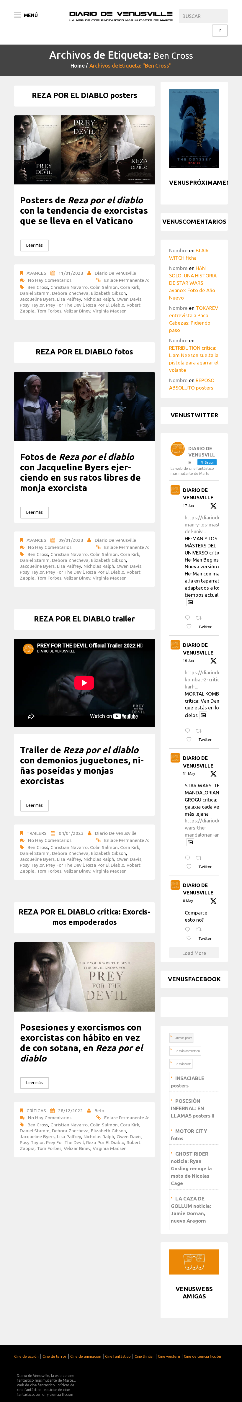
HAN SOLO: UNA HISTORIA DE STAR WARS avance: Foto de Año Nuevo (193, 282)
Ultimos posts (183, 1038)
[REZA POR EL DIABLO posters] (84, 150)
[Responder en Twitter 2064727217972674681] (188, 731)
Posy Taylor (32, 304)
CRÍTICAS (36, 1110)
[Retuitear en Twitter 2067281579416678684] (200, 618)
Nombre (178, 250)
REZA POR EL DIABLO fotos (84, 352)
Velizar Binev (77, 310)
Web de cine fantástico (36, 1385)
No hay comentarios (49, 280)
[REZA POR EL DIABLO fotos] (84, 406)
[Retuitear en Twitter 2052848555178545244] (200, 929)
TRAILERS (37, 833)
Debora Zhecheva (70, 293)
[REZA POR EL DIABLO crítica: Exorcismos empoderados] (84, 977)
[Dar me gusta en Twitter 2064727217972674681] (191, 739)
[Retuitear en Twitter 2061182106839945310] (200, 858)
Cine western (169, 1356)
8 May (188, 901)
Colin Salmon (104, 287)
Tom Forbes (49, 310)
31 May (189, 774)
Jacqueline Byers (37, 299)
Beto (99, 1110)
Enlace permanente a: (126, 280)
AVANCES (36, 273)
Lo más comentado (187, 1051)
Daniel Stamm (35, 293)
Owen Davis (129, 299)
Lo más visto (183, 1064)
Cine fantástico (118, 1356)
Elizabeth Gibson (108, 293)
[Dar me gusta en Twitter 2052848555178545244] (191, 938)
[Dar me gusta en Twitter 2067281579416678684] (191, 626)
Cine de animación (85, 1356)
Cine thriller (144, 1356)
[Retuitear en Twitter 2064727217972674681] (200, 731)
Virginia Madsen (110, 310)
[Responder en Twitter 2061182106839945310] (188, 858)
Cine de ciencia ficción (202, 1356)
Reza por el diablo (105, 304)
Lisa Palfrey (69, 299)
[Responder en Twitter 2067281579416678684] (188, 618)
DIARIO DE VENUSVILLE (198, 493)
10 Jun (188, 660)
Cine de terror (54, 1356)
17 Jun (188, 506)
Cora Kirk (129, 287)
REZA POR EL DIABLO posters (84, 95)
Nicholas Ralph (99, 299)
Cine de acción (26, 1356)
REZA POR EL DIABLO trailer (84, 619)
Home (78, 65)
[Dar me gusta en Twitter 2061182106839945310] (191, 867)
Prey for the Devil (65, 304)
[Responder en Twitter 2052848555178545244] (188, 929)
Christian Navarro (69, 287)
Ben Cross (37, 287)
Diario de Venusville (115, 273)
